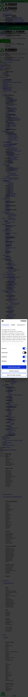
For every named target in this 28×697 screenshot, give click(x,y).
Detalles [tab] (13, 324)
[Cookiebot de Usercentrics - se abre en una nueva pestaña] (20, 321)
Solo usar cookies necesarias (14, 375)
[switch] (24, 352)
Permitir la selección (14, 371)
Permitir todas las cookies (14, 367)
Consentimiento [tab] (5, 324)
